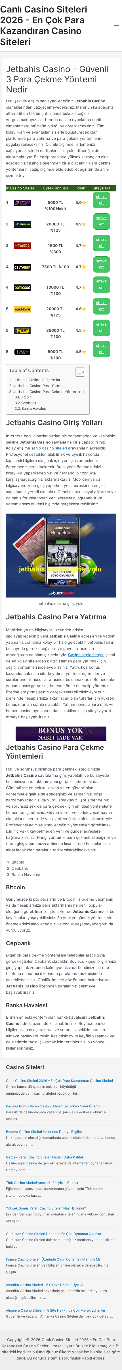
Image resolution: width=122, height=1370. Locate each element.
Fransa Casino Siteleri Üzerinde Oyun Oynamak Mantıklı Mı (53, 1259)
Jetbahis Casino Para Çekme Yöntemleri (48, 391)
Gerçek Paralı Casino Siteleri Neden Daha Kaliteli (45, 1157)
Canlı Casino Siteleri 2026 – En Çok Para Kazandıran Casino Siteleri (59, 1080)
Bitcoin (25, 397)
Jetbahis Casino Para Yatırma (38, 385)
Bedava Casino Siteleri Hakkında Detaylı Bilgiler (44, 1132)
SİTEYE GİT (101, 200)
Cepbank (28, 403)
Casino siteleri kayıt (86, 655)
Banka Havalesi (34, 408)
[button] (77, 372)
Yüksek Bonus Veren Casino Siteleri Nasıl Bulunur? (46, 1208)
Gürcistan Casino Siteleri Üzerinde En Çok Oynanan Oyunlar (53, 1234)
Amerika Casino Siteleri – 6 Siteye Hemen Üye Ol (44, 1285)
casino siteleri (54, 448)
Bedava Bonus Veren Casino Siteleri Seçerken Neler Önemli (53, 1106)
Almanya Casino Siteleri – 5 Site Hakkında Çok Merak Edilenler (55, 1310)
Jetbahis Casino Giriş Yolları (36, 379)
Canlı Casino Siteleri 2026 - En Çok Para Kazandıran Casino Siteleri (43, 25)
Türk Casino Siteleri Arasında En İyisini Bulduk (42, 1183)
